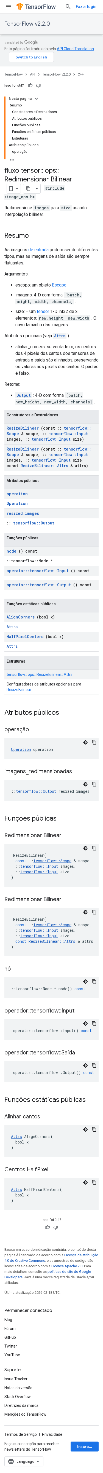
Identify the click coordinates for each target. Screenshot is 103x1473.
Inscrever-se (88, 1446)
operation (17, 493)
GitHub (10, 1337)
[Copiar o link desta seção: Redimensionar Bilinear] (68, 835)
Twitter (10, 1346)
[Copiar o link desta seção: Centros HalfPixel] (55, 1170)
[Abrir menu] (8, 6)
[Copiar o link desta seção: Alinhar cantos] (46, 1117)
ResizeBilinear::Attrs (44, 465)
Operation (17, 503)
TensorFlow (13, 74)
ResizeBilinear (23, 428)
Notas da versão (18, 1388)
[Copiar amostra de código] (94, 742)
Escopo (59, 285)
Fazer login (86, 6)
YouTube (12, 1355)
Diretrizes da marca (21, 1405)
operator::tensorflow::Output (39, 584)
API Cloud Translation (75, 49)
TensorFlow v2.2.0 (27, 23)
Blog (8, 1319)
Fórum (10, 1328)
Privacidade (52, 1434)
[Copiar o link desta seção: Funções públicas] (63, 819)
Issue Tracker (15, 1379)
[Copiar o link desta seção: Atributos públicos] (66, 713)
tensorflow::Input (68, 433)
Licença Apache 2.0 (66, 1266)
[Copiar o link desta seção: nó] (17, 969)
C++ (81, 74)
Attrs (59, 335)
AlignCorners (21, 617)
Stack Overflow (17, 1396)
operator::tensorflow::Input (38, 570)
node (11, 551)
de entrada (38, 249)
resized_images (23, 513)
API (32, 74)
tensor (43, 311)
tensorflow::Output (33, 523)
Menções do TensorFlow (25, 1414)
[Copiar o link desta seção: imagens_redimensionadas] (78, 771)
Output (23, 395)
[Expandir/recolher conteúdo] (36, 98)
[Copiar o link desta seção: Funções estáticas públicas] (92, 1100)
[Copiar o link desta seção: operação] (35, 730)
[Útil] (30, 85)
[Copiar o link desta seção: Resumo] (34, 236)
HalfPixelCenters (25, 636)
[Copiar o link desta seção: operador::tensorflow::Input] (81, 1011)
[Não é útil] (38, 85)
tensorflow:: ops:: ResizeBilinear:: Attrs (40, 674)
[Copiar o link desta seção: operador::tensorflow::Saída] (81, 1053)
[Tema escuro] (85, 742)
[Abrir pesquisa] (68, 6)
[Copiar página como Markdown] (28, 188)
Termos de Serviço (20, 1434)
